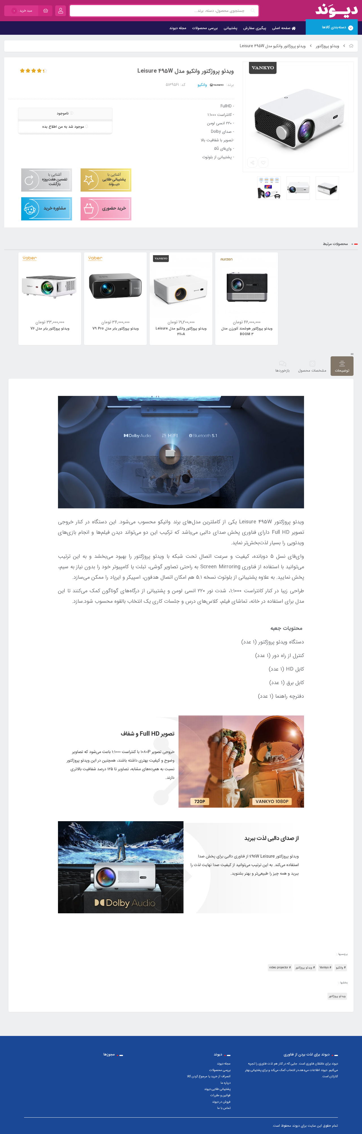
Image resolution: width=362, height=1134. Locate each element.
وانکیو (203, 85)
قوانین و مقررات (220, 1095)
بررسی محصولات (205, 28)
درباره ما (225, 1082)
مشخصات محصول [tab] (312, 371)
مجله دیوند (177, 28)
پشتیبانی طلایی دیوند (217, 1089)
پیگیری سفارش (254, 28)
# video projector (280, 968)
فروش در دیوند (221, 1101)
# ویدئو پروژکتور (305, 968)
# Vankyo (325, 968)
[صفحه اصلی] (351, 46)
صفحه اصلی (282, 28)
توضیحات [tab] (342, 371)
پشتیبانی (230, 28)
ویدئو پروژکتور (327, 46)
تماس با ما (223, 1108)
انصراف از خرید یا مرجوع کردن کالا (208, 1076)
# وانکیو (341, 968)
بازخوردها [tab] (282, 371)
